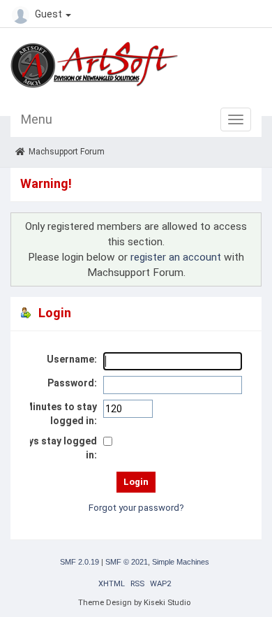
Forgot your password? (136, 507)
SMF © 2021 (126, 562)
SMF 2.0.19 (79, 562)
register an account (175, 257)
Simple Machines (180, 562)
